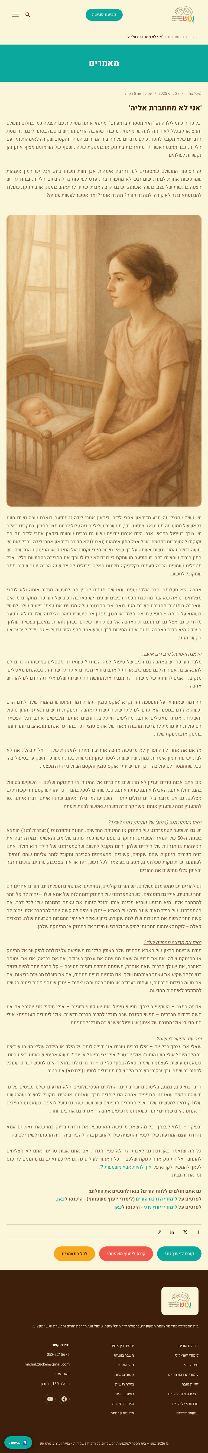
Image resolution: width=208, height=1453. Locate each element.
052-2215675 (58, 1354)
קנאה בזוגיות (124, 1374)
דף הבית (192, 37)
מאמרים (174, 37)
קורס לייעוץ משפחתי (126, 1253)
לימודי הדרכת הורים (183, 1374)
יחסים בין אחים (122, 1346)
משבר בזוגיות (124, 1355)
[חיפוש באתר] (27, 14)
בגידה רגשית (124, 1384)
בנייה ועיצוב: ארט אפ (55, 1443)
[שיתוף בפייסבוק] (198, 1232)
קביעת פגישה (104, 15)
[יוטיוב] (50, 1399)
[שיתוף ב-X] (185, 1232)
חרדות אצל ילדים (185, 1404)
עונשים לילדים (187, 1413)
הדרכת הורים (188, 1346)
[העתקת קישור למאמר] (159, 1232)
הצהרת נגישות (123, 1404)
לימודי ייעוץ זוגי (187, 1355)
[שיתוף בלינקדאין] (172, 1232)
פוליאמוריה (125, 1365)
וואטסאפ (62, 1374)
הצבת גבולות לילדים (183, 1394)
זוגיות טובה (190, 1384)
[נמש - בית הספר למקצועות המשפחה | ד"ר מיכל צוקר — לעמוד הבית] (183, 15)
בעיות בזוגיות (124, 1394)
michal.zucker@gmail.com (47, 1364)
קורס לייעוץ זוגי (179, 1253)
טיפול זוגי (191, 1365)
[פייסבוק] (64, 1399)
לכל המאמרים (74, 1253)
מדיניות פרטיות (122, 1413)
